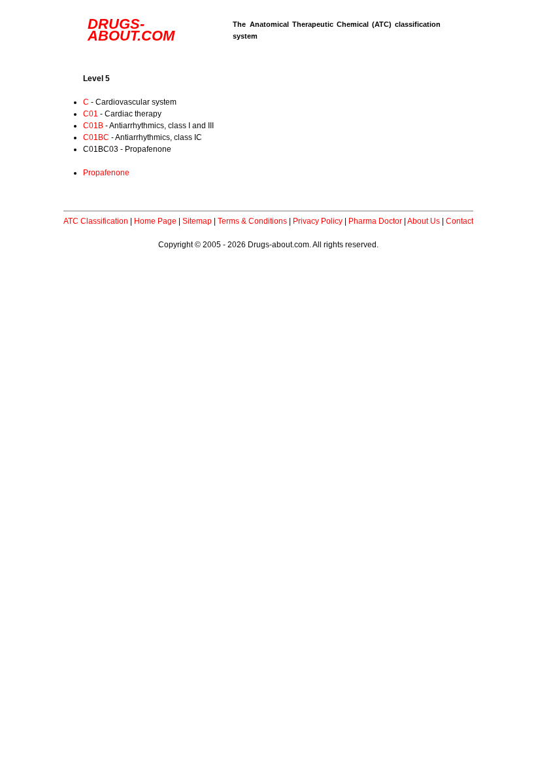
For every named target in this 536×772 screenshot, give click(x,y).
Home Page (155, 221)
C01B (93, 125)
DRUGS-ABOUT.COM (131, 30)
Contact (459, 221)
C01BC (96, 137)
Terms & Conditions (252, 221)
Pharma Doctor (375, 221)
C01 (90, 113)
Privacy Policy (318, 221)
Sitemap (197, 221)
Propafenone (106, 172)
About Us (423, 221)
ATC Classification (95, 221)
